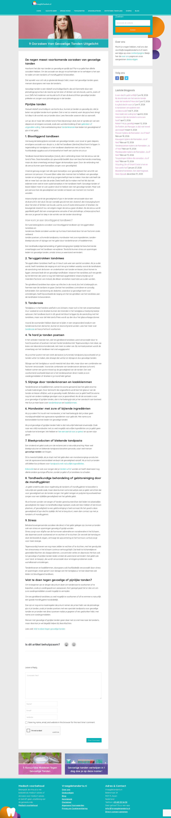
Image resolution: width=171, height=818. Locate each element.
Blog (137, 11)
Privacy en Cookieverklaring (74, 808)
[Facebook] (117, 78)
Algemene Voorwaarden (73, 805)
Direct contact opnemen (116, 812)
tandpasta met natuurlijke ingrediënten (67, 463)
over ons (125, 56)
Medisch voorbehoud (28, 805)
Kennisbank (67, 799)
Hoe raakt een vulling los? (126, 114)
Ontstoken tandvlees (113, 11)
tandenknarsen (68, 127)
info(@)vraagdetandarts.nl (117, 808)
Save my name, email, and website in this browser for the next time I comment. (61, 722)
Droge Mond (65, 11)
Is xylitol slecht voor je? (125, 104)
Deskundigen (68, 793)
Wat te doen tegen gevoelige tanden (49, 629)
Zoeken (133, 30)
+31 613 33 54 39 (120, 802)
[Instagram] (122, 78)
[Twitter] (126, 78)
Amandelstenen (94, 11)
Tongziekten (79, 11)
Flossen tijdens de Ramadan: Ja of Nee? (132, 133)
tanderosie (30, 329)
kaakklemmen (71, 403)
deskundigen (132, 59)
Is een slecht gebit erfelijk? (126, 95)
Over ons (66, 789)
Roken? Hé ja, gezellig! (124, 123)
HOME (39, 11)
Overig (129, 11)
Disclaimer (66, 802)
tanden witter (65, 469)
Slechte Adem (51, 11)
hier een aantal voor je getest (70, 431)
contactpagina (137, 53)
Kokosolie (29, 469)
